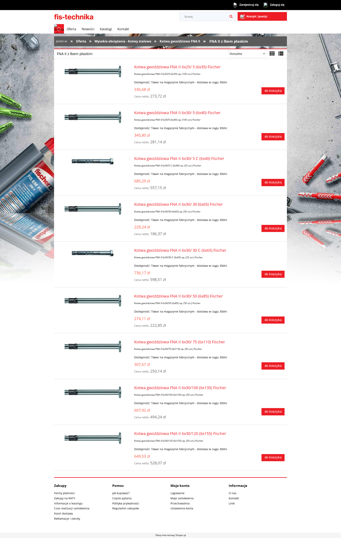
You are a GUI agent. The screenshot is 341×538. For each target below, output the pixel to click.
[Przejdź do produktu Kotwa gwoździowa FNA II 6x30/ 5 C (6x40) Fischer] (92, 161)
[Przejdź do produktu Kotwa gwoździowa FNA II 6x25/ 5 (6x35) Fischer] (92, 71)
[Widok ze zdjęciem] (272, 53)
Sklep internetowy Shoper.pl (170, 535)
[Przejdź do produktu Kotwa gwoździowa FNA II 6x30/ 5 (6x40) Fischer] (92, 117)
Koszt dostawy (63, 513)
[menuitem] (71, 29)
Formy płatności (64, 493)
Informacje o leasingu (68, 503)
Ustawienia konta (181, 508)
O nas (232, 493)
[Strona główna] (74, 16)
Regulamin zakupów (125, 508)
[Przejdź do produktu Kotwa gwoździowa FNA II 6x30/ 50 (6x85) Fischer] (92, 300)
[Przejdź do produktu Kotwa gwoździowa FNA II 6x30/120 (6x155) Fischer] (92, 438)
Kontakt (234, 498)
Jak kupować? (121, 493)
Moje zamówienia (182, 498)
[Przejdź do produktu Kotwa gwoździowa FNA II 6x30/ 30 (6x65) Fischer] (92, 208)
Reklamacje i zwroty (67, 518)
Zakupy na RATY (64, 498)
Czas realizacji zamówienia (71, 508)
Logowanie (177, 493)
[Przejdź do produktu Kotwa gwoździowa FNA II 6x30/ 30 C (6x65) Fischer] (92, 253)
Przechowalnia (180, 503)
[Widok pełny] (280, 53)
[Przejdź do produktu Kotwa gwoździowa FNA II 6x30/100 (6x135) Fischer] (92, 392)
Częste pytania (122, 498)
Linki (232, 503)
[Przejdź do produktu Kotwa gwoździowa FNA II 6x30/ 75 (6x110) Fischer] (92, 346)
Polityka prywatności (125, 503)
